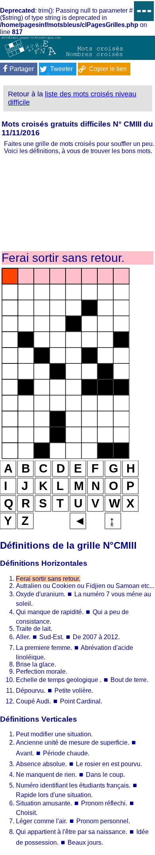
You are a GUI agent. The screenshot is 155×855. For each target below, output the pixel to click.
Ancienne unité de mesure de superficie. (72, 742)
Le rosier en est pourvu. (109, 764)
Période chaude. (66, 753)
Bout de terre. (129, 679)
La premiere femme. (44, 647)
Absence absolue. (41, 764)
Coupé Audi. (33, 701)
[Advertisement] (77, 202)
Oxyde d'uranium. (40, 594)
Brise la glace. (36, 664)
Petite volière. (73, 690)
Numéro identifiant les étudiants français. (73, 785)
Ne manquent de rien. (46, 774)
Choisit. (26, 812)
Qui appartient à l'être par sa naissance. (71, 831)
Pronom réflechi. (104, 803)
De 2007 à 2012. (96, 637)
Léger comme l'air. (41, 821)
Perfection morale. (41, 671)
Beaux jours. (85, 842)
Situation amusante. (44, 803)
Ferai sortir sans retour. (48, 578)
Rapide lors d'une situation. (54, 795)
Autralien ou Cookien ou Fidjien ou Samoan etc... (85, 585)
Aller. (23, 637)
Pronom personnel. (103, 821)
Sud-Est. (51, 637)
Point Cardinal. (81, 701)
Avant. (25, 753)
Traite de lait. (34, 628)
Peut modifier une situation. (54, 734)
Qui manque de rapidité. (50, 612)
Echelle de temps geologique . (58, 679)
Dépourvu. (30, 690)
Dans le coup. (105, 774)
